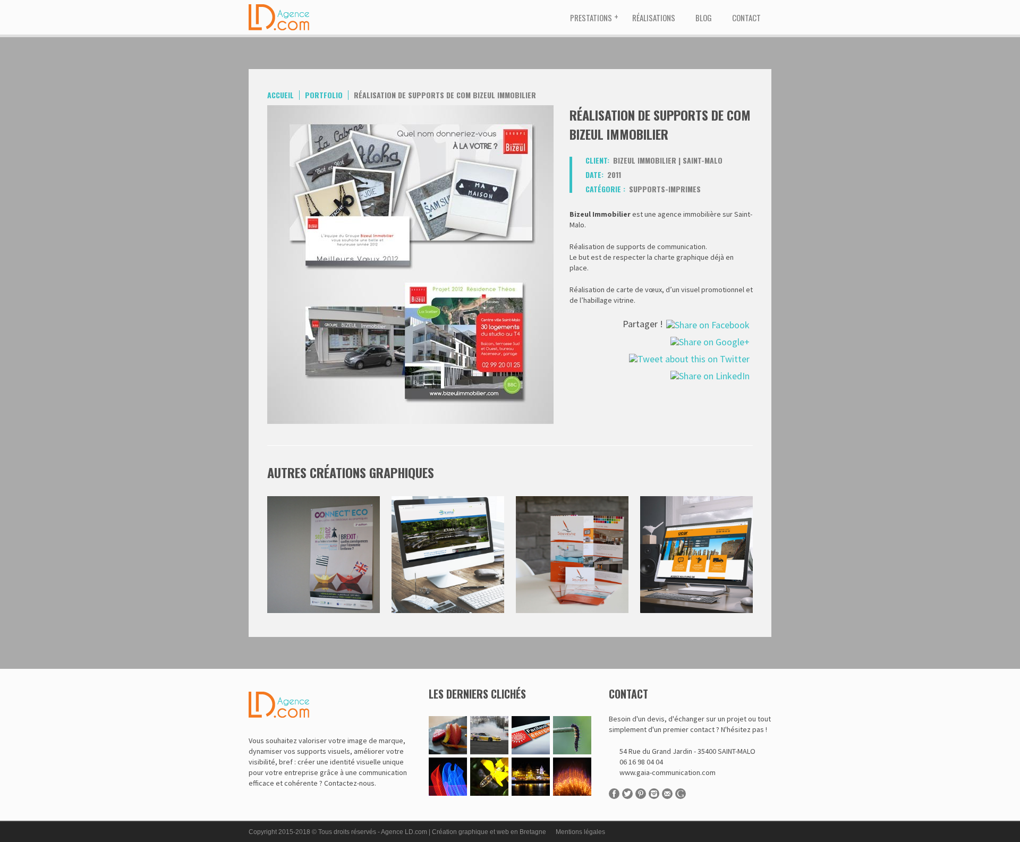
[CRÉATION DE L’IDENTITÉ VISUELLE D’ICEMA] (448, 501)
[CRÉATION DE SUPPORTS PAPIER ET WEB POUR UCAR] (696, 501)
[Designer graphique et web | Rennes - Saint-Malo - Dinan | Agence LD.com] (280, 5)
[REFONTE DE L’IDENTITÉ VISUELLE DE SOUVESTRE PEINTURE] (572, 501)
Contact (746, 17)
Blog (703, 17)
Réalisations (653, 17)
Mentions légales (580, 832)
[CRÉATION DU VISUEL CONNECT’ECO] (323, 501)
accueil (280, 94)
